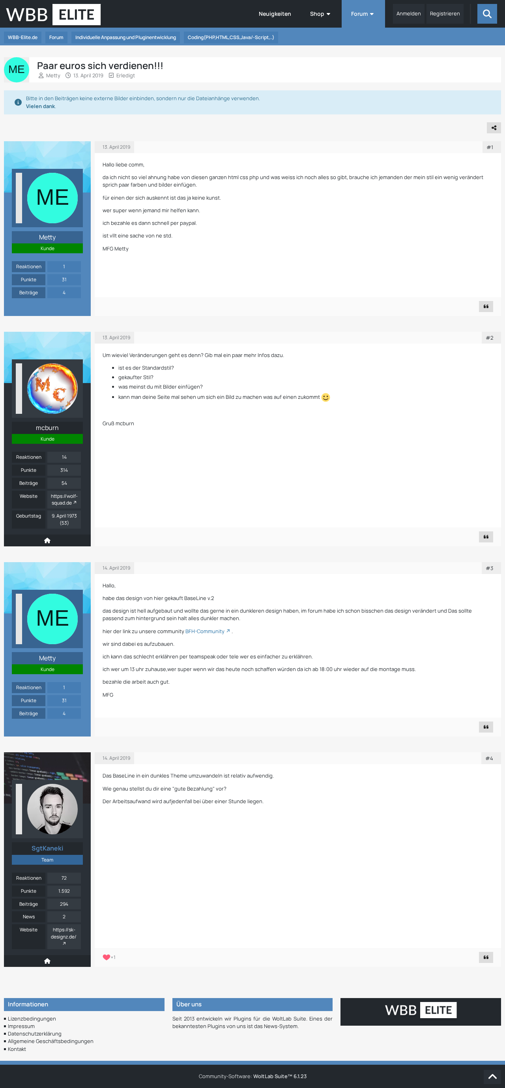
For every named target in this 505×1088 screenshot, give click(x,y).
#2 (489, 337)
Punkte (28, 279)
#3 (489, 568)
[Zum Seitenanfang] (492, 1077)
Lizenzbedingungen (32, 1018)
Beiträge (28, 292)
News (29, 916)
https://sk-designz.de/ (64, 933)
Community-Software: (253, 1076)
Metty (53, 75)
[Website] (47, 540)
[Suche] (487, 14)
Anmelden (409, 13)
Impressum (21, 1026)
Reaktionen (28, 266)
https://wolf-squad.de (64, 500)
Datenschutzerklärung (35, 1033)
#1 (489, 147)
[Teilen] (494, 127)
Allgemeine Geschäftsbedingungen (51, 1041)
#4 (489, 758)
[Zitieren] (486, 306)
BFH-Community (204, 631)
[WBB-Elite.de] (53, 17)
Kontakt (17, 1048)
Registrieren (445, 13)
